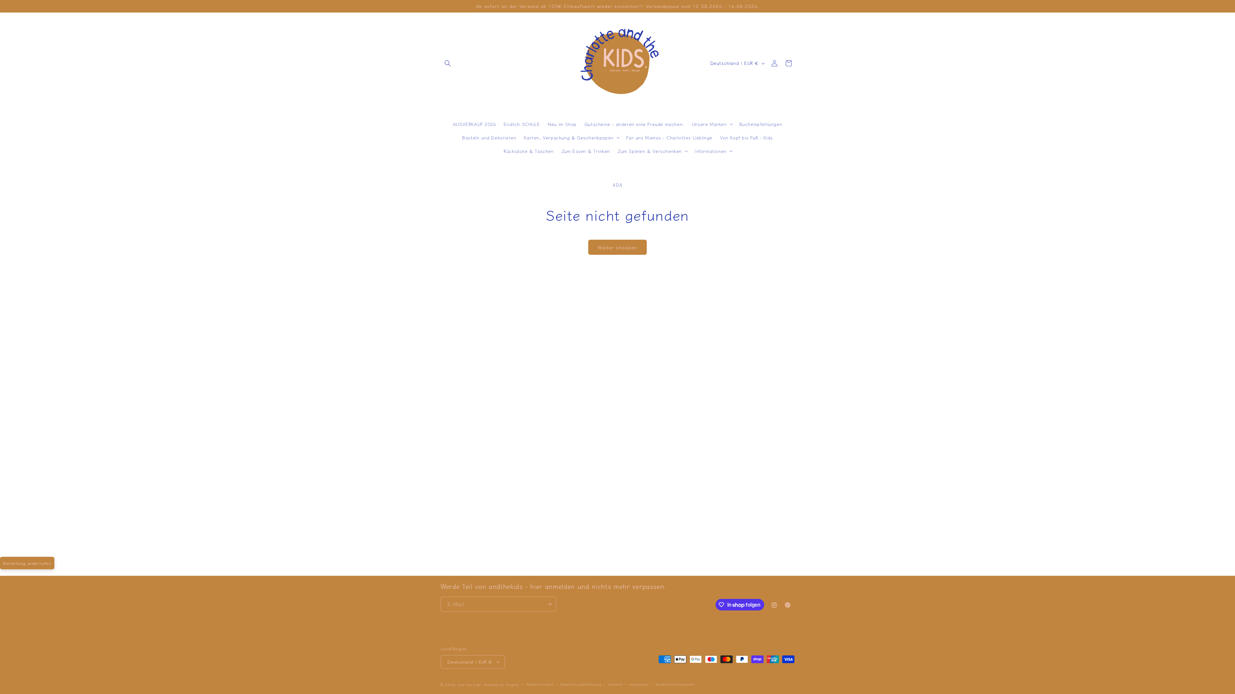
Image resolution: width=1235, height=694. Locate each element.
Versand (615, 684)
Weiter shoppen (617, 247)
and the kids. (471, 684)
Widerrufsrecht (540, 684)
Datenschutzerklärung (580, 684)
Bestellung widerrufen (27, 563)
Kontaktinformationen (675, 684)
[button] (448, 63)
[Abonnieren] (549, 604)
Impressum (639, 684)
